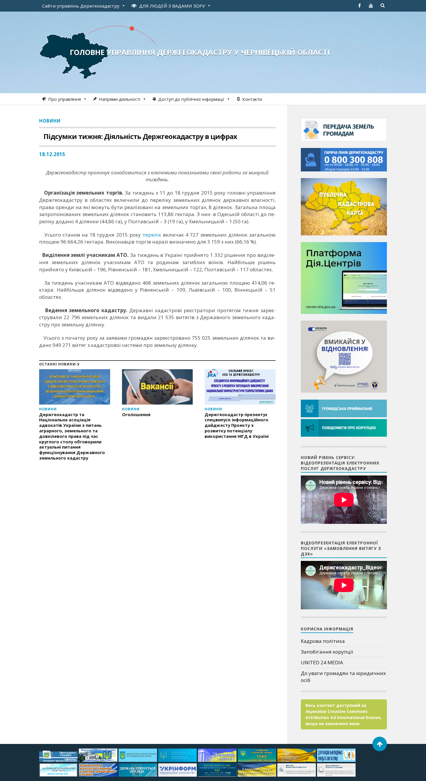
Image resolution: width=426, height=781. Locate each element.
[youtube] (371, 5)
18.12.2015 (52, 154)
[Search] (382, 5)
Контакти (252, 99)
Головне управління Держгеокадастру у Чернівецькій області (200, 52)
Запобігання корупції (327, 651)
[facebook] (359, 5)
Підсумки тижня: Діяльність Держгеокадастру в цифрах (140, 136)
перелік (152, 234)
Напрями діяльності (119, 99)
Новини (50, 121)
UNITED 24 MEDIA (322, 662)
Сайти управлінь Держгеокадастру (80, 6)
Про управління (64, 99)
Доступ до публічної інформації (191, 99)
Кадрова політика (323, 641)
